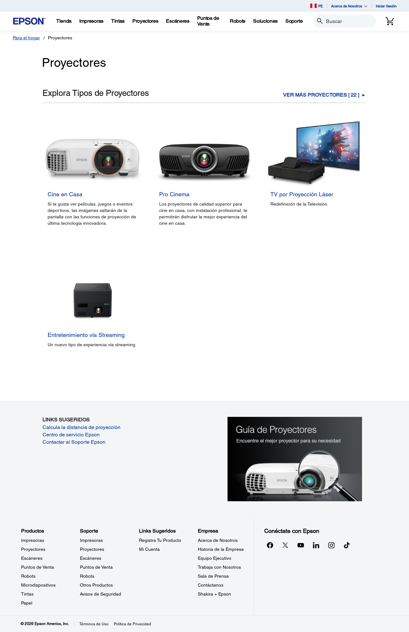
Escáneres (31, 558)
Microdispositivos (38, 585)
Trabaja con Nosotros (219, 567)
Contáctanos (210, 585)
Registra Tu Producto (160, 540)
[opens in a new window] (346, 545)
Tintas (27, 594)
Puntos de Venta (37, 567)
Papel (26, 602)
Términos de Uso (94, 624)
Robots (28, 576)
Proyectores (33, 549)
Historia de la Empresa (221, 549)
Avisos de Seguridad (100, 594)
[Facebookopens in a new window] (270, 545)
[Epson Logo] (29, 21)
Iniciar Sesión (386, 6)
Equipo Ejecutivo (214, 558)
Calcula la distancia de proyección (81, 427)
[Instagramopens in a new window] (331, 545)
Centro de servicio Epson (71, 435)
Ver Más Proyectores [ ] (321, 95)
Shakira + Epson (214, 594)
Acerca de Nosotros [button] (346, 6)
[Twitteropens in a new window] (285, 545)
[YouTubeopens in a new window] (300, 545)
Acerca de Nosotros (218, 540)
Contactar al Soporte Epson (73, 442)
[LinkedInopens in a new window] (316, 545)
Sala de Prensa (213, 576)
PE (320, 6)
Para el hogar (26, 37)
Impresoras (32, 540)
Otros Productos (96, 585)
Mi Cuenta (149, 549)
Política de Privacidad (132, 624)
